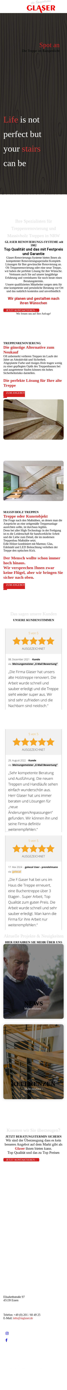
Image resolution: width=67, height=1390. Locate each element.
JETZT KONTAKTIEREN (42, 1365)
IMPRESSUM (17, 1368)
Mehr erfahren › (33, 1008)
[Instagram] (7, 1333)
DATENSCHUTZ (37, 1368)
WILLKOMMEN (16, 1365)
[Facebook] (6, 1340)
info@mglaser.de (23, 1318)
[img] (41, 6)
